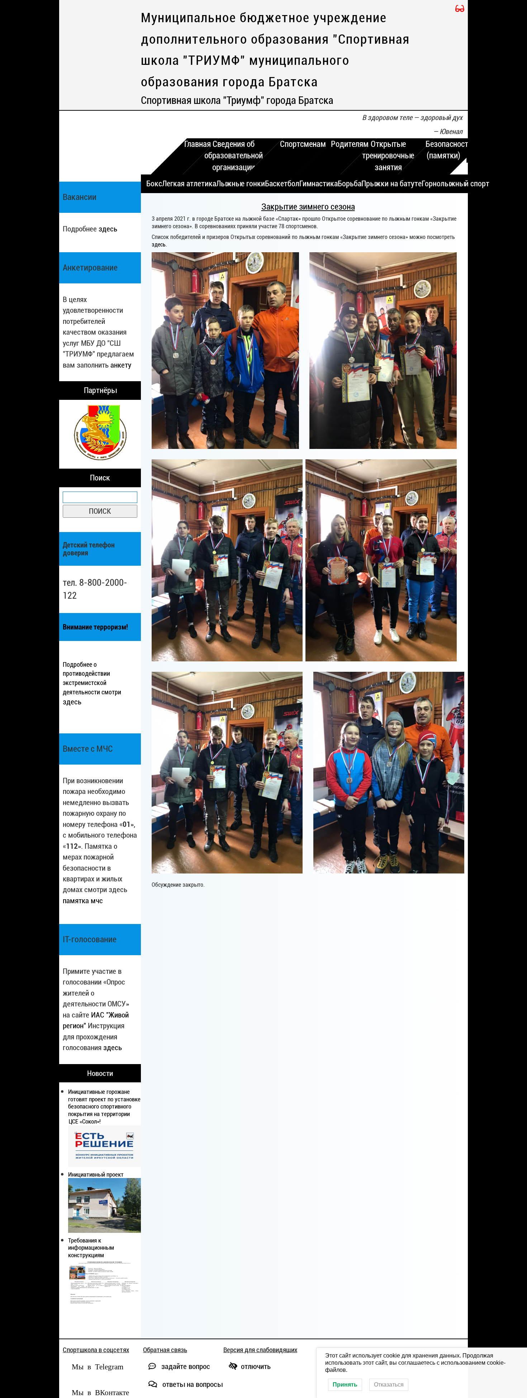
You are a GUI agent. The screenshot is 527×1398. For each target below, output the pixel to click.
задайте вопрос (185, 1366)
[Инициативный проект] (104, 1205)
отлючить (256, 1366)
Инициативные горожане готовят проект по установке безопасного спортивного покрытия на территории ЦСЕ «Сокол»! (104, 1106)
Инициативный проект (96, 1174)
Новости (100, 1073)
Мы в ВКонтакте (100, 1391)
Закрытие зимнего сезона (308, 207)
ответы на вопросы (192, 1384)
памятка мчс (83, 900)
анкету (120, 364)
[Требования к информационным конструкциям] (104, 1285)
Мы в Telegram (97, 1366)
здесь (108, 228)
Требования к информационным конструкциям (91, 1248)
